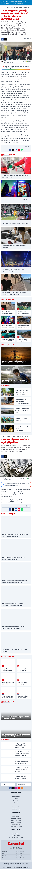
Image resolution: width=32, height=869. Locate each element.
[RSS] (22, 788)
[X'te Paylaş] (5, 39)
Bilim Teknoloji (16, 809)
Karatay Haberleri (16, 816)
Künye (3, 853)
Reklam (4, 855)
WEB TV (6, 784)
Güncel (16, 798)
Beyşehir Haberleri (16, 822)
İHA (8, 61)
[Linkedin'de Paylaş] (16, 150)
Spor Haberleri (16, 807)
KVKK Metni (19, 855)
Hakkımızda (5, 851)
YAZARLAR (22, 784)
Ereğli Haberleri (16, 824)
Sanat (16, 805)
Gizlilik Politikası (20, 851)
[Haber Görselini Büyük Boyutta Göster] (16, 51)
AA (7, 478)
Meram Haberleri (16, 820)
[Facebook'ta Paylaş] (2, 39)
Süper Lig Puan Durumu (16, 837)
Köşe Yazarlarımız (16, 835)
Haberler (3, 7)
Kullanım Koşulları (6, 857)
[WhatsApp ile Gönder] (22, 150)
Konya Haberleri (16, 796)
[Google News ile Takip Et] (27, 61)
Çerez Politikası (20, 853)
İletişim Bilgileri (20, 857)
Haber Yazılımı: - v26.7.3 (16, 867)
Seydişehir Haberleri (16, 826)
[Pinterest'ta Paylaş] (19, 150)
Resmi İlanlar (16, 833)
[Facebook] (10, 788)
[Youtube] (19, 788)
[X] (13, 788)
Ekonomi (9, 436)
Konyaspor (16, 800)
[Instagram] (16, 788)
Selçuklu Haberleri (16, 818)
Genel (8, 7)
